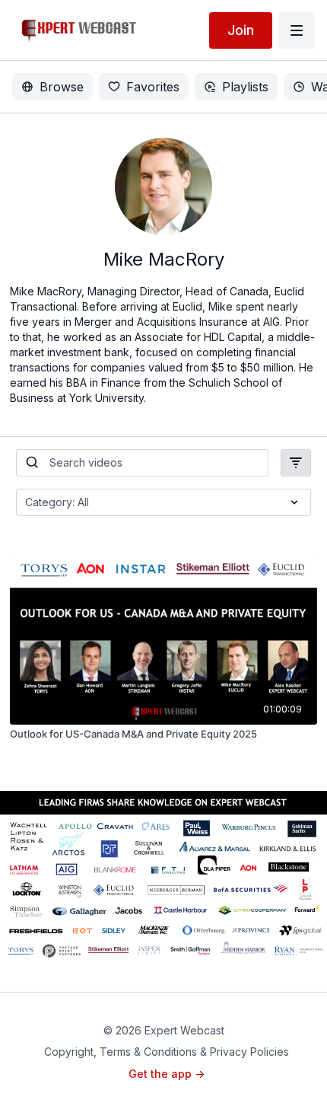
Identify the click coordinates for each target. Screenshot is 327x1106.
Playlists (245, 86)
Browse (62, 86)
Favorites (152, 86)
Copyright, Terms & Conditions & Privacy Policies (166, 1051)
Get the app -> (167, 1073)
